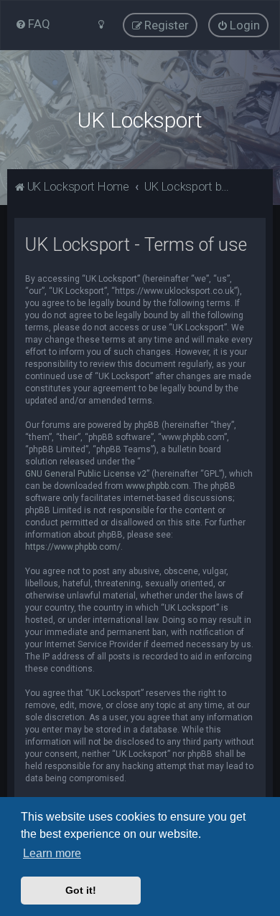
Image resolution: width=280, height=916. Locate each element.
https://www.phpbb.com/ (73, 547)
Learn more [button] (52, 853)
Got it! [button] (80, 890)
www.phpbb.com (157, 486)
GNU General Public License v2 (85, 474)
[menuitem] (32, 23)
